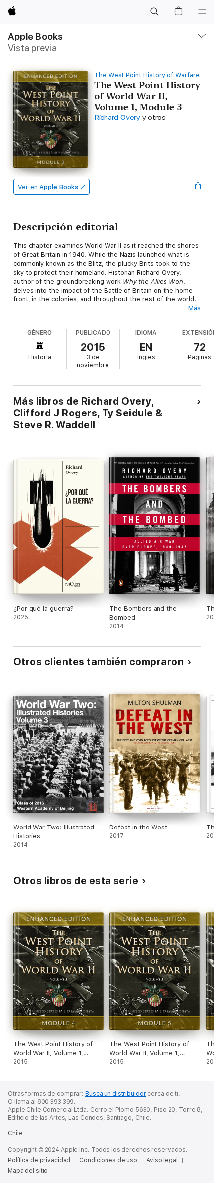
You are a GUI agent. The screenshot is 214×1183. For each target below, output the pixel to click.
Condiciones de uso (108, 1160)
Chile (15, 1133)
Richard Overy (117, 117)
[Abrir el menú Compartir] (197, 187)
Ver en (48, 187)
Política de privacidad (39, 1160)
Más (194, 308)
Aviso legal (162, 1160)
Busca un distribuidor (115, 1093)
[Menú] (202, 12)
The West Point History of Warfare (147, 75)
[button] (154, 12)
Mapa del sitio (28, 1170)
